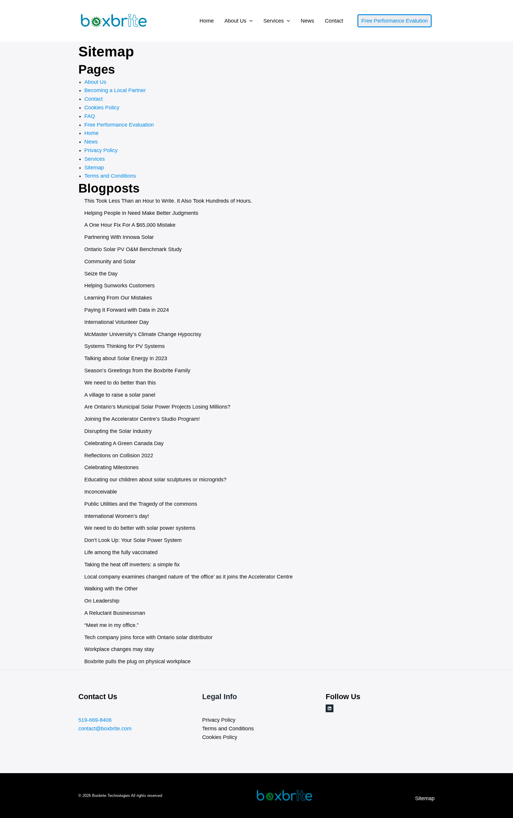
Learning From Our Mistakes (118, 298)
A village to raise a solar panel (119, 395)
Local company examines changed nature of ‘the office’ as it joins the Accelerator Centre (188, 577)
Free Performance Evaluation (119, 125)
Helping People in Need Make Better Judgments (141, 213)
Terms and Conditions (110, 176)
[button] (249, 21)
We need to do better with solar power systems (139, 528)
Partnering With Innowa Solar (119, 237)
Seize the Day (101, 274)
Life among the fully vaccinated (121, 552)
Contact (334, 21)
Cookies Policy (101, 108)
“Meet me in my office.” (111, 625)
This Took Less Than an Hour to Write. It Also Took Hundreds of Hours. (168, 201)
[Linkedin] (329, 708)
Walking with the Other (111, 589)
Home (207, 21)
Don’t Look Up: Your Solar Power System (133, 540)
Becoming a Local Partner (115, 90)
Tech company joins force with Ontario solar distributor (148, 637)
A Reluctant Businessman (114, 613)
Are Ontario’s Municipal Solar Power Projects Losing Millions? (157, 407)
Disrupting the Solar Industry (118, 431)
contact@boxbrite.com (105, 729)
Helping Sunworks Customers (119, 286)
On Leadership (101, 601)
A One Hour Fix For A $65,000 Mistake (129, 225)
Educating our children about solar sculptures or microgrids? (155, 480)
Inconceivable (100, 492)
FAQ (89, 116)
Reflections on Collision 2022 (118, 455)
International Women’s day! (116, 516)
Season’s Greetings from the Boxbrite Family (137, 370)
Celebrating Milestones (111, 467)
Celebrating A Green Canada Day (124, 443)
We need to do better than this (120, 383)
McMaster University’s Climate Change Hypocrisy (142, 334)
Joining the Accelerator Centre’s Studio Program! (142, 419)
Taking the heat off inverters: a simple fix (132, 565)
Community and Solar (110, 261)
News (307, 21)
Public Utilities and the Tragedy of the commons (140, 504)
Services (273, 21)
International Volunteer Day (116, 322)
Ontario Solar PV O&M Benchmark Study (133, 249)
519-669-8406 (95, 720)
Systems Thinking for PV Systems (124, 346)
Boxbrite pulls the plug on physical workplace (137, 661)
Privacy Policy (101, 150)
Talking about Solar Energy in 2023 (125, 358)
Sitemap (94, 168)
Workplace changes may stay (119, 649)
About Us (235, 21)
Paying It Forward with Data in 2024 (126, 310)
